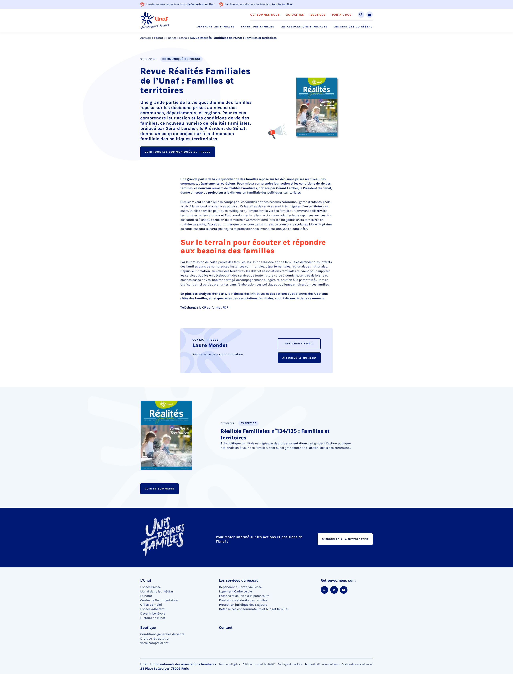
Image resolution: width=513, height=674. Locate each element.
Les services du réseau (353, 26)
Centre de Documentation (159, 600)
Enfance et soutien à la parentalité (244, 596)
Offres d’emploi (151, 604)
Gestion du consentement (357, 664)
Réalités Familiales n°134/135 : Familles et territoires (275, 434)
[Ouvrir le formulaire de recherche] (361, 14)
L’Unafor (146, 596)
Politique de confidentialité (258, 664)
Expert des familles (257, 26)
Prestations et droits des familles (243, 600)
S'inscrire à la (345, 539)
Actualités (295, 14)
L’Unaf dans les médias (157, 591)
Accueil (145, 38)
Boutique (318, 14)
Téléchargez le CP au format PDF (204, 307)
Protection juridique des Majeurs (243, 604)
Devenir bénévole (152, 613)
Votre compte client (154, 643)
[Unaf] (154, 20)
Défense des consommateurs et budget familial (253, 609)
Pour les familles (282, 4)
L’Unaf (158, 38)
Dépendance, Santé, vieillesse (240, 587)
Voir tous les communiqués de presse (178, 151)
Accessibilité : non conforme (322, 664)
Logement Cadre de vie (235, 591)
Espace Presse (176, 38)
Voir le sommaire (159, 488)
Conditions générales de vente (162, 634)
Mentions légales (229, 664)
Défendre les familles (200, 4)
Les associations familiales (304, 26)
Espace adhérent (152, 609)
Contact (225, 627)
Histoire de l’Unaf (152, 618)
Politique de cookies (290, 664)
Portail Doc (341, 14)
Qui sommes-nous (265, 14)
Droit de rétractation (155, 638)
